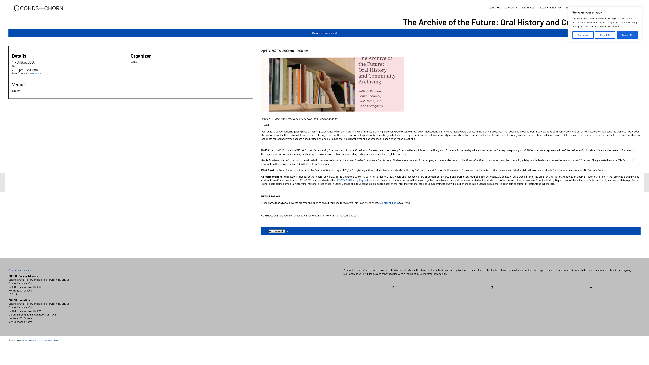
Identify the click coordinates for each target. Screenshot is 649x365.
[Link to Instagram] (492, 287)
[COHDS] (38, 12)
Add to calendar (277, 231)
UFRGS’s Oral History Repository (353, 180)
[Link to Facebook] (393, 287)
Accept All (627, 34)
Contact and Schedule (20, 270)
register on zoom (389, 202)
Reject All (605, 34)
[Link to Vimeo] (591, 287)
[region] (605, 24)
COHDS (23, 340)
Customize (583, 34)
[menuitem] (494, 7)
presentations (34, 73)
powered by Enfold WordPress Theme (42, 340)
